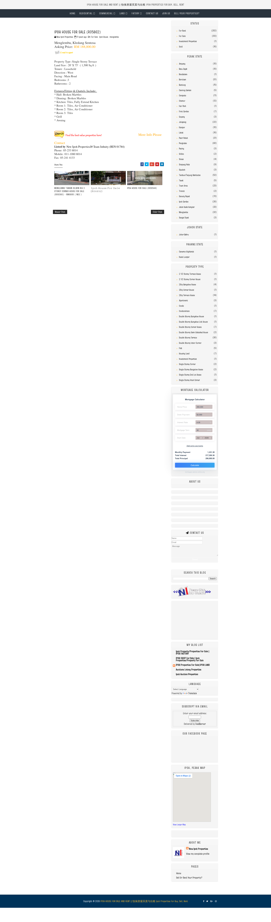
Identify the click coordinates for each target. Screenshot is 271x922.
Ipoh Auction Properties (187, 674)
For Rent (182, 30)
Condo (181, 305)
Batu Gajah (183, 68)
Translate (192, 693)
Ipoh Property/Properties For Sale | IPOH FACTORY (192, 652)
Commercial (106, 13)
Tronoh (182, 191)
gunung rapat (184, 196)
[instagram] (215, 901)
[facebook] (203, 901)
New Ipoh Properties (198, 849)
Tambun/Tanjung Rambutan (190, 175)
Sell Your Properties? (187, 13)
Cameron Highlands (186, 251)
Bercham (182, 79)
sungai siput (184, 217)
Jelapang (182, 122)
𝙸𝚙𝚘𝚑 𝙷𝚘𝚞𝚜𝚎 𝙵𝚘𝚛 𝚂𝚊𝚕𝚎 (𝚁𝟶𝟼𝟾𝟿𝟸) (105, 189)
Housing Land (184, 353)
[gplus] (212, 901)
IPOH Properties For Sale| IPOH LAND (193, 665)
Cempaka (182, 95)
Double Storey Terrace (188, 337)
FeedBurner (200, 724)
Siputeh (182, 169)
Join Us (166, 13)
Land (122, 13)
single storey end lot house (190, 374)
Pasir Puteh (183, 137)
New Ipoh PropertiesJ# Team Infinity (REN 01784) (95, 147)
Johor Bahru (184, 234)
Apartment (183, 300)
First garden (184, 111)
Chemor (182, 100)
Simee (181, 159)
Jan (198, 437)
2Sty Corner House (186, 289)
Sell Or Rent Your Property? (189, 877)
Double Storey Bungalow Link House (193, 321)
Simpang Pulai (184, 164)
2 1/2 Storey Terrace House (190, 273)
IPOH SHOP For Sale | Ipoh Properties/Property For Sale (190, 659)
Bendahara (183, 74)
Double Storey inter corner (190, 342)
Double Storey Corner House (190, 327)
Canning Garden (185, 90)
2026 (207, 437)
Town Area (183, 185)
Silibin (181, 153)
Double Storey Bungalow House (191, 316)
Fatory (135, 13)
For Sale (94, 36)
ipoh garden (183, 201)
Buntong (182, 84)
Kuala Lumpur (184, 256)
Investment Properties (188, 41)
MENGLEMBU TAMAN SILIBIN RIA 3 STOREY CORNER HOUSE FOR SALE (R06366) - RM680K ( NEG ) (69, 191)
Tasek (181, 180)
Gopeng (182, 116)
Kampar (182, 127)
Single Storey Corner (187, 364)
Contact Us (152, 13)
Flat (180, 348)
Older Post (157, 212)
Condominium (184, 311)
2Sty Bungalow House (187, 284)
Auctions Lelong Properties (188, 669)
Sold (181, 46)
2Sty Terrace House (187, 295)
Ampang (182, 63)
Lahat (181, 132)
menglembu (114, 36)
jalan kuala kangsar (187, 207)
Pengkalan (183, 143)
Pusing (181, 148)
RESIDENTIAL (85, 13)
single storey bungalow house (191, 369)
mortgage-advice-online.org (195, 472)
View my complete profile (197, 854)
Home (72, 13)
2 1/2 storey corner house (189, 279)
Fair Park (182, 106)
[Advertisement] (86, 24)
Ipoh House (103, 36)
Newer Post (60, 212)
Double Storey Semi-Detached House (193, 332)
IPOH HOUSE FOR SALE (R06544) (142, 188)
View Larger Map (179, 824)
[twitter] (207, 901)
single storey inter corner (189, 380)
